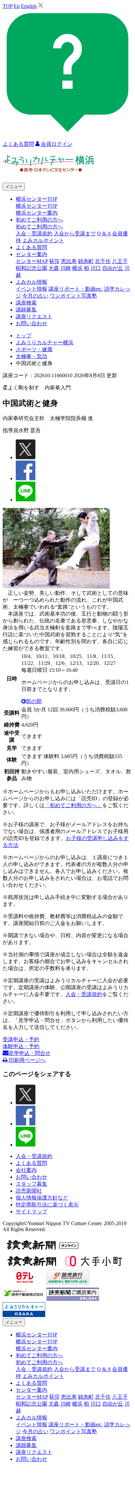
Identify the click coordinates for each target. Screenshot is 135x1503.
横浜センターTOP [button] (36, 199)
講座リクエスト (34, 316)
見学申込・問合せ (29, 1053)
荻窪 (54, 261)
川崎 (65, 268)
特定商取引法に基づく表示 (47, 1204)
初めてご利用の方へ (39, 226)
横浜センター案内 (37, 213)
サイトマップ (31, 1211)
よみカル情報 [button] (31, 282)
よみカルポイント (43, 240)
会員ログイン (56, 144)
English (29, 6)
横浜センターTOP (36, 206)
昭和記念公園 (31, 268)
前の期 (34, 701)
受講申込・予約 (21, 1039)
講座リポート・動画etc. (75, 289)
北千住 (103, 261)
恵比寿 (69, 261)
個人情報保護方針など (42, 1197)
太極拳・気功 (31, 356)
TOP (7, 6)
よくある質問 (31, 247)
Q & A (104, 233)
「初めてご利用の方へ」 (73, 805)
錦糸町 (86, 261)
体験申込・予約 (21, 1046)
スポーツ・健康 (34, 349)
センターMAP (32, 261)
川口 (95, 268)
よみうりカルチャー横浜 (44, 342)
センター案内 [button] (31, 254)
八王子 (120, 261)
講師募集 (26, 309)
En (17, 6)
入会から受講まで (75, 233)
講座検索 (26, 302)
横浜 (77, 268)
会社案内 (26, 1170)
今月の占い (35, 296)
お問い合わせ (31, 323)
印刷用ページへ (27, 1060)
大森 (53, 268)
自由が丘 (112, 268)
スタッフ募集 (31, 1184)
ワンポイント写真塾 (73, 296)
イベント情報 (31, 289)
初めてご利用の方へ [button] (39, 220)
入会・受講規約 (34, 233)
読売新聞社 (29, 1191)
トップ (23, 335)
